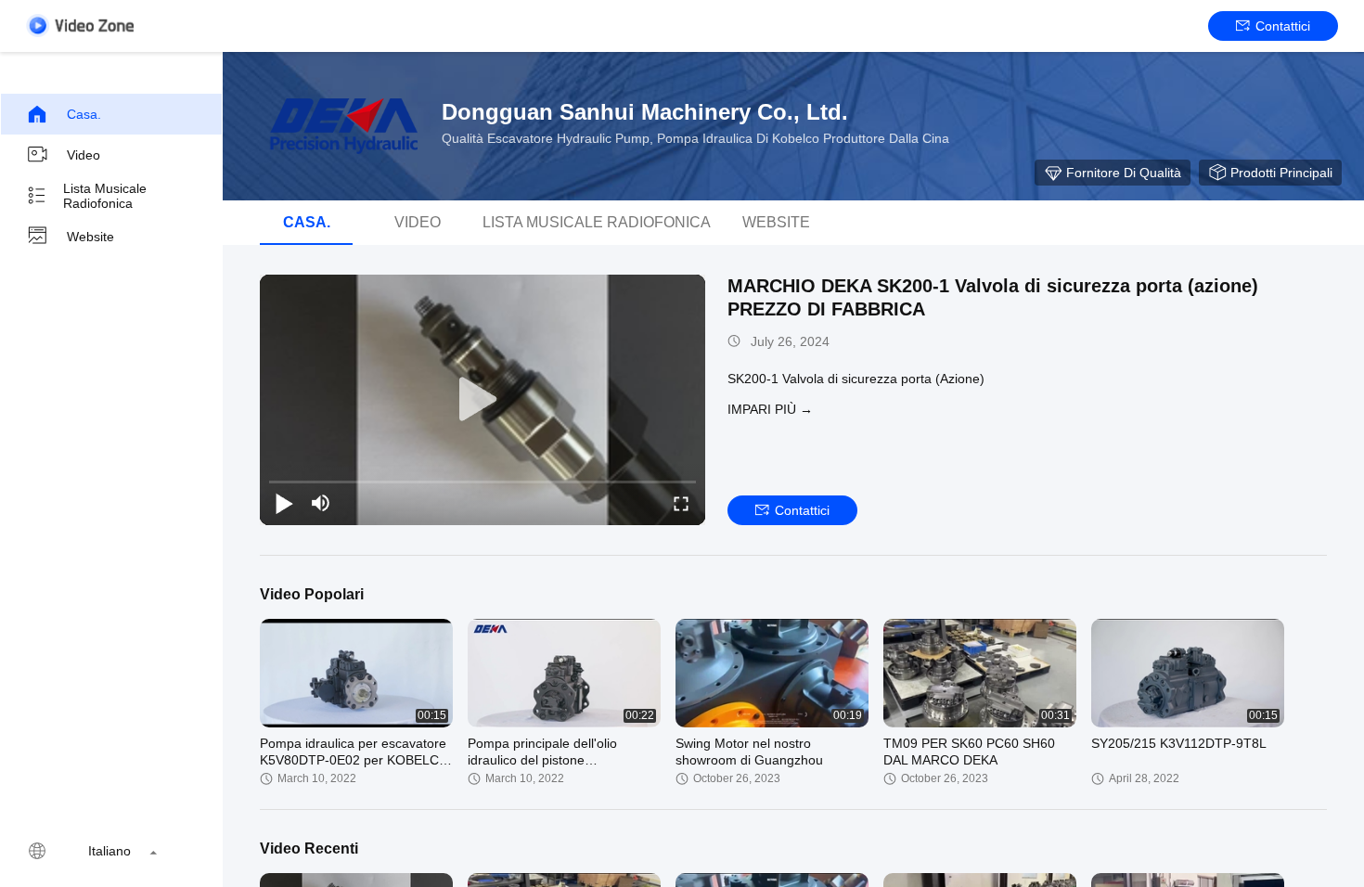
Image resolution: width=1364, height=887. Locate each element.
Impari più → (770, 409)
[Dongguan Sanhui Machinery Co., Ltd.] (343, 126)
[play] (482, 400)
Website (90, 236)
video (83, 155)
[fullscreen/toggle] (681, 503)
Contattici (1282, 26)
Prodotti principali (1281, 172)
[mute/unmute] (321, 503)
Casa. (84, 114)
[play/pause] (283, 503)
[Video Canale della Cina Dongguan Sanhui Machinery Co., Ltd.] (80, 25)
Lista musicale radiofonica (105, 196)
